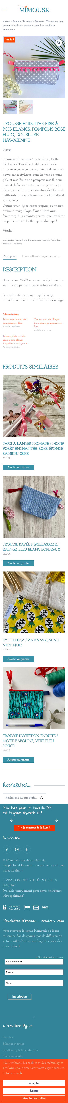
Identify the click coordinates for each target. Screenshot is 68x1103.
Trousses (17, 243)
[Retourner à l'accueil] (34, 9)
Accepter (34, 1083)
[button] (4, 9)
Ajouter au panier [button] (18, 467)
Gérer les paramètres (34, 1098)
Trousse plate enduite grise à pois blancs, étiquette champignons (15, 340)
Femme (17, 21)
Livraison (8, 1037)
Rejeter (34, 1090)
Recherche (41, 797)
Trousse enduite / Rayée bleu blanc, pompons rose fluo (48, 323)
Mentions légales (13, 1056)
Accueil (7, 21)
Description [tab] (10, 256)
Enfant (19, 240)
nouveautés (43, 240)
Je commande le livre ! (36, 827)
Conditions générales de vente (21, 1050)
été (25, 240)
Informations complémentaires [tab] (41, 256)
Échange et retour (13, 1043)
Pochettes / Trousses (33, 21)
